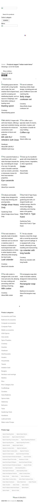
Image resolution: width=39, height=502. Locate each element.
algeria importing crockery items (11, 439)
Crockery (4, 343)
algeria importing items (8, 442)
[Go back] (3, 38)
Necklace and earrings (8, 374)
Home (3, 64)
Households (5, 361)
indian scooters (6, 484)
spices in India (15, 490)
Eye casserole (7, 180)
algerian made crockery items (10, 451)
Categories (6, 47)
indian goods (6, 476)
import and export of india (25, 462)
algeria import (6, 437)
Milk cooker (6, 288)
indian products (32, 482)
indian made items (21, 482)
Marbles (4, 378)
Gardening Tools (6, 412)
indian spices (25, 484)
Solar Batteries (6, 395)
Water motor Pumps (7, 422)
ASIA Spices (5, 333)
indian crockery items (24, 473)
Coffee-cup (25, 132)
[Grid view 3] (4, 75)
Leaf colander (7, 259)
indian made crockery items (9, 479)
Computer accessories (8, 323)
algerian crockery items (8, 448)
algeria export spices (22, 434)
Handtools (4, 415)
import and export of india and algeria (12, 465)
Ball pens (4, 405)
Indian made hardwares (8, 482)
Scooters (4, 391)
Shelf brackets (6, 354)
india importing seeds (22, 470)
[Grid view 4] (6, 75)
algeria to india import (8, 453)
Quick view (3, 116)
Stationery (4, 402)
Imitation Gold (5, 367)
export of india (27, 456)
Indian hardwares (25, 476)
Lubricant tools (6, 419)
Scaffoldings (5, 388)
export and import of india (22, 453)
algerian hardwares (22, 448)
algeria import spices (18, 445)
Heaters (3, 357)
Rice (2, 381)
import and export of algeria (9, 462)
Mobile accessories (7, 330)
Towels (3, 364)
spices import (6, 490)
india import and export (8, 470)
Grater (22, 166)
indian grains (15, 476)
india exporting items (20, 468)
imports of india (27, 465)
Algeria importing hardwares (28, 439)
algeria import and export (18, 437)
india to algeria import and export (11, 487)
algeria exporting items (8, 434)
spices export (25, 487)
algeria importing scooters (22, 442)
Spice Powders (6, 340)
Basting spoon (7, 106)
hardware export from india (9, 459)
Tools (3, 408)
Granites (4, 347)
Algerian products (24, 451)
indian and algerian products (10, 473)
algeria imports (6, 445)
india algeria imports (8, 468)
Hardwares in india (23, 459)
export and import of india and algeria (12, 456)
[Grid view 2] (2, 75)
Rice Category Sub (7, 384)
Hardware (4, 350)
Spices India (5, 398)
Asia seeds (5, 337)
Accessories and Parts (8, 316)
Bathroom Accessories (8, 320)
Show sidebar (7, 71)
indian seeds (16, 484)
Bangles (4, 371)
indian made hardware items (26, 479)
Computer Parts (6, 326)
